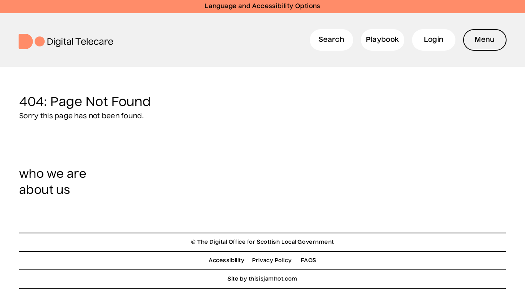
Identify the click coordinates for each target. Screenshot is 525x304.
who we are (52, 174)
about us (44, 191)
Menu (485, 39)
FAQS (308, 260)
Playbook (382, 39)
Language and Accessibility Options (262, 6)
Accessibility (226, 260)
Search (331, 39)
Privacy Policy (272, 260)
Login (434, 39)
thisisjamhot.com (273, 279)
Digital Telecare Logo (69, 41)
